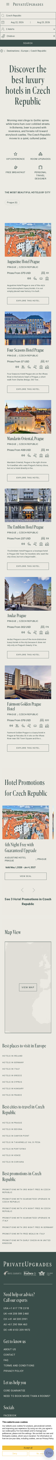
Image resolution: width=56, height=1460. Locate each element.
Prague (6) (12, 202)
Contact (9, 1354)
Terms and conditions (19, 1365)
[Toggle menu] (8, 4)
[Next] (33, 890)
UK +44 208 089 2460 (16, 1313)
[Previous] (23, 890)
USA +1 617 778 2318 (16, 1308)
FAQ (6, 1360)
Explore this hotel (28, 301)
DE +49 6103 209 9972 (17, 1329)
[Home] (1, 50)
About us (10, 1349)
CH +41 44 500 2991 (15, 1319)
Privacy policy (14, 1371)
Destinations (13, 50)
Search (28, 43)
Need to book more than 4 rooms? (27, 1396)
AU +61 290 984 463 (15, 1324)
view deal (26, 876)
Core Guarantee (14, 1390)
